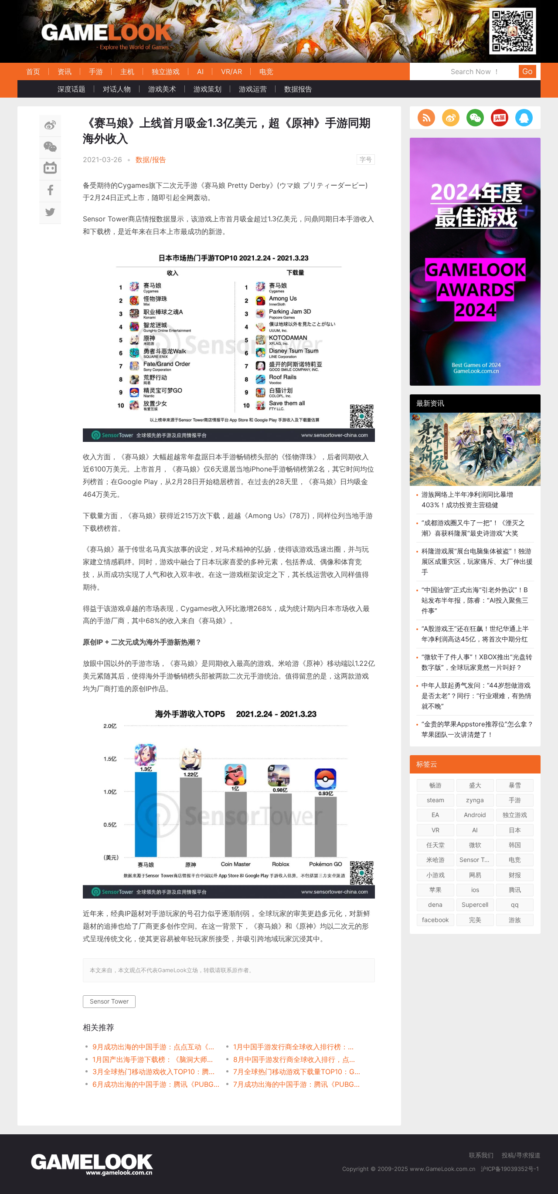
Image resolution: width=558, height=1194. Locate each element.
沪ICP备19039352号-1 (511, 1168)
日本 (515, 830)
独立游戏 (166, 71)
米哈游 (435, 859)
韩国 (515, 844)
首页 (33, 71)
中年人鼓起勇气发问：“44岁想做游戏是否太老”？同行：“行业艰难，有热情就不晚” (476, 695)
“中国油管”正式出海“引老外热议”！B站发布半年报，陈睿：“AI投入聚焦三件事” (475, 600)
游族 (515, 919)
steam (435, 800)
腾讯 (515, 889)
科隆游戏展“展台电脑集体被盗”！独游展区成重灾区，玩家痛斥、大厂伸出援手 (477, 561)
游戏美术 (162, 89)
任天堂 (435, 844)
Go (527, 71)
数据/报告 (151, 159)
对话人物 (117, 89)
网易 (475, 875)
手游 (96, 71)
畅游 (435, 785)
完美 (475, 919)
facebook (435, 919)
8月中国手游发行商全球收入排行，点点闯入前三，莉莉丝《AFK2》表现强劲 (296, 1059)
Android (475, 814)
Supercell (475, 904)
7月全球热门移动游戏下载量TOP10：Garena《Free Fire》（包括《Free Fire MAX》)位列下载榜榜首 (296, 1071)
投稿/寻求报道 (521, 1155)
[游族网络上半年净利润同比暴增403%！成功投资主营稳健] (475, 449)
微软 (475, 844)
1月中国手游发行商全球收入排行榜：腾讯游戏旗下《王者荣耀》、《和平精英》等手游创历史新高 (296, 1046)
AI (200, 71)
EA (435, 814)
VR (435, 830)
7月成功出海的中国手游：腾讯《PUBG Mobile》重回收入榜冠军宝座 (296, 1084)
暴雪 (515, 785)
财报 (515, 875)
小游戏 (435, 875)
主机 (127, 71)
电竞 (266, 71)
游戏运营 (253, 89)
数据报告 (298, 89)
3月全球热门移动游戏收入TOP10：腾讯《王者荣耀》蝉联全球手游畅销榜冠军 (155, 1071)
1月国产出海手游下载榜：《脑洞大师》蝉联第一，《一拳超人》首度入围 (155, 1059)
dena (435, 904)
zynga (475, 800)
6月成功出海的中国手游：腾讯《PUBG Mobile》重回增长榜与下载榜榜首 (155, 1084)
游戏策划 (207, 89)
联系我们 (481, 1155)
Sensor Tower (109, 1001)
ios (475, 889)
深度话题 (71, 89)
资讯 (64, 71)
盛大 (475, 785)
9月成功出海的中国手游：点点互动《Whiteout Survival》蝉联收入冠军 (155, 1046)
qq (515, 904)
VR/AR (231, 71)
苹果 (435, 889)
